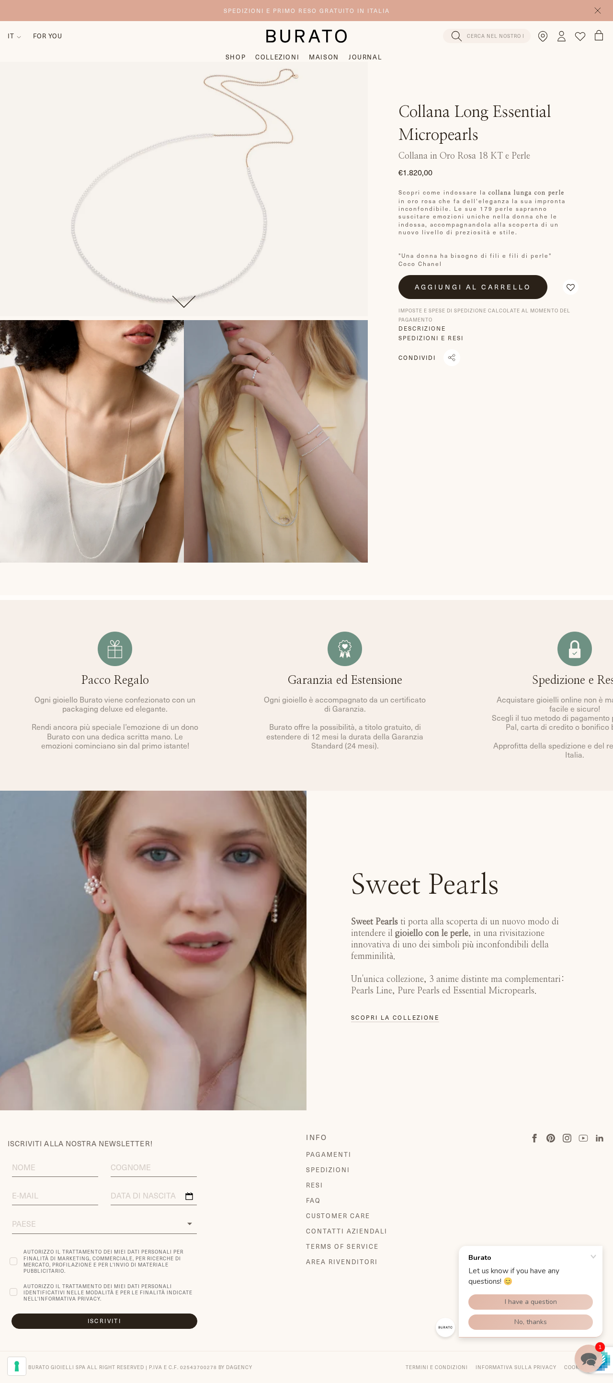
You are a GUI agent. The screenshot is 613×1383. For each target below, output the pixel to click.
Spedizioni (328, 1169)
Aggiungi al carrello (473, 287)
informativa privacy (69, 1298)
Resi (314, 1184)
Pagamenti (329, 1154)
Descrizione (422, 328)
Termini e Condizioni (437, 1367)
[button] (571, 287)
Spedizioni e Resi (431, 338)
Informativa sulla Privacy (516, 1367)
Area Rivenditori (341, 1261)
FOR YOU (47, 35)
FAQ (313, 1200)
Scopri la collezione (395, 1018)
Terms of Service (342, 1246)
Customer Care (338, 1215)
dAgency (239, 1367)
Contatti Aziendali (346, 1230)
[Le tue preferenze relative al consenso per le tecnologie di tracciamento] (17, 1366)
